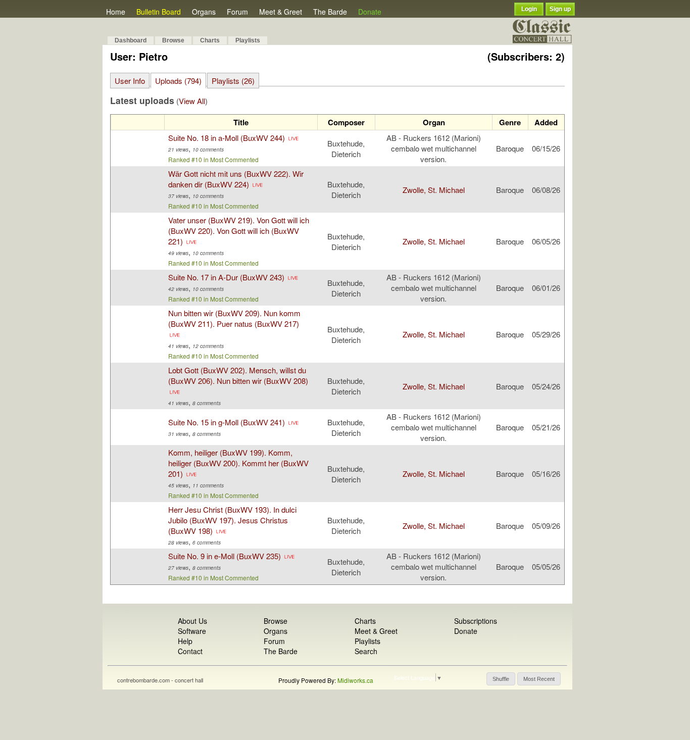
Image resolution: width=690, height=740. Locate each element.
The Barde (330, 12)
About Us (192, 621)
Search (366, 651)
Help (185, 641)
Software (192, 631)
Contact (190, 651)
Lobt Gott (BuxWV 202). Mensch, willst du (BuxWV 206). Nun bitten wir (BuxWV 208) (238, 375)
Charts (210, 40)
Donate (369, 12)
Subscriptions (475, 621)
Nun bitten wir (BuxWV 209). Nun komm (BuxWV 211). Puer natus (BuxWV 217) (234, 318)
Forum (237, 12)
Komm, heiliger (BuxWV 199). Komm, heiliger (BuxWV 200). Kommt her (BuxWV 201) (238, 463)
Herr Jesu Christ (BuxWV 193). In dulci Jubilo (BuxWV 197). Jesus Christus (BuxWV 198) (232, 520)
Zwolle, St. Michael (434, 189)
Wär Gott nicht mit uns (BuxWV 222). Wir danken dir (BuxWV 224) (236, 178)
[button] (500, 678)
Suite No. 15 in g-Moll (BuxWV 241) (226, 422)
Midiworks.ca (355, 680)
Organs (204, 12)
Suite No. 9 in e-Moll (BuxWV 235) (224, 556)
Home (115, 12)
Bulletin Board (158, 12)
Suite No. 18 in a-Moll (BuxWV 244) (226, 137)
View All (192, 100)
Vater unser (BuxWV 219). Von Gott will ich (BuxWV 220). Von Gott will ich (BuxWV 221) (238, 230)
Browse (173, 40)
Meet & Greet (280, 12)
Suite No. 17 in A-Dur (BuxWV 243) (226, 277)
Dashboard (130, 40)
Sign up (560, 9)
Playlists (247, 40)
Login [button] (529, 9)
